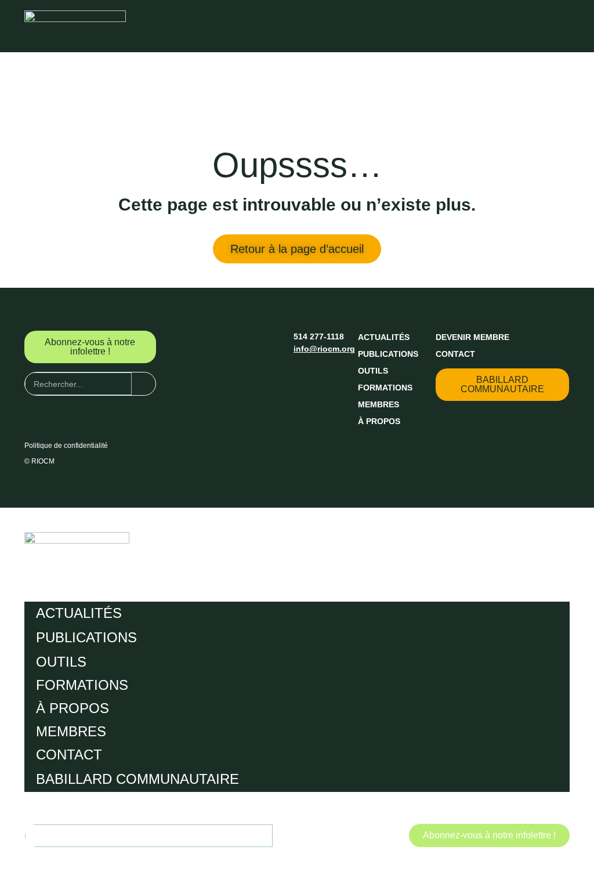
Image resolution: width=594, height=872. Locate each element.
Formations (385, 387)
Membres (378, 404)
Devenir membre (472, 337)
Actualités (384, 337)
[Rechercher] (143, 383)
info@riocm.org (324, 348)
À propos (379, 421)
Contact (455, 354)
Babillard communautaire (137, 779)
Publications (388, 354)
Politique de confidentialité (66, 446)
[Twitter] (324, 373)
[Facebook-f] (303, 373)
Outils (373, 370)
